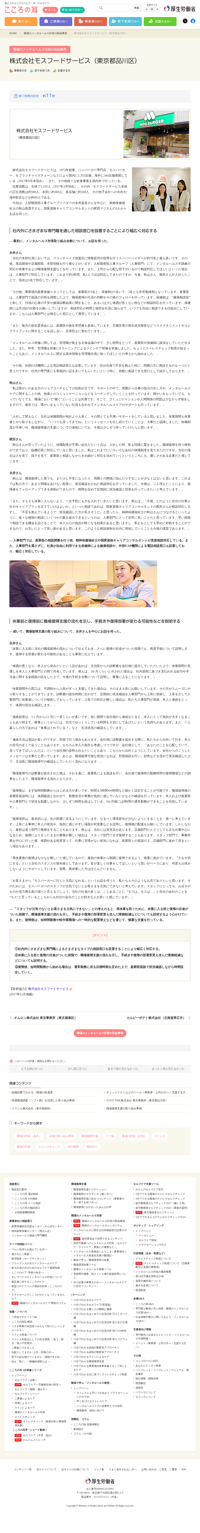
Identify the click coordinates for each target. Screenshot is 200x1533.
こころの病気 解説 (22, 1321)
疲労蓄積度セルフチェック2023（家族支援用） (162, 1207)
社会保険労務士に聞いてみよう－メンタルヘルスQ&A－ (162, 1319)
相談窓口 (92, 1146)
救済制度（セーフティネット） (29, 1258)
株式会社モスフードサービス (48, 988)
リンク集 (99, 1469)
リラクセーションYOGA (152, 1244)
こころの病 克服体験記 (86, 1424)
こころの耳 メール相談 (28, 1203)
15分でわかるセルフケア (87, 1299)
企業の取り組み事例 (61, 1136)
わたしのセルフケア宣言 (149, 1189)
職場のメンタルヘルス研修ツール (92, 1269)
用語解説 (141, 1383)
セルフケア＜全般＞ (26, 1380)
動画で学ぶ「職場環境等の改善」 (92, 1259)
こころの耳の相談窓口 (27, 1207)
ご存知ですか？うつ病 (24, 1317)
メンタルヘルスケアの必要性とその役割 (99, 1405)
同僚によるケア (23, 1403)
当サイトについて (46, 1469)
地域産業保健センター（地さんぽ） (32, 1230)
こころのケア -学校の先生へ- (28, 1272)
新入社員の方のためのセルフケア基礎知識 (36, 1267)
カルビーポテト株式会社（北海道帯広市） (156, 1017)
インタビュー (146, 1235)
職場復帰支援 (90, 1136)
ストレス (159, 1136)
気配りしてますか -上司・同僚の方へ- (33, 1352)
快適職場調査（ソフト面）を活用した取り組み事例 (43, 1100)
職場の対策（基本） (29, 1136)
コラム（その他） (83, 1433)
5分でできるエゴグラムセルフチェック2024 (161, 1217)
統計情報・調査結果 (147, 1378)
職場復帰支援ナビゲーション (89, 1189)
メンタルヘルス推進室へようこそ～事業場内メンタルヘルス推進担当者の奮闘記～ (100, 1253)
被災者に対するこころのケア (28, 1281)
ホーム (52, 10)
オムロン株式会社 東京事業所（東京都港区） (45, 1017)
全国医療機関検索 (25, 1212)
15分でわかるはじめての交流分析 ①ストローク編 (100, 1315)
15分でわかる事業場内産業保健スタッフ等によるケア (100, 1367)
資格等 (139, 1387)
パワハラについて (146, 1392)
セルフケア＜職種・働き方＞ (31, 1389)
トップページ (19, 1375)
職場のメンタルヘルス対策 (30, 1412)
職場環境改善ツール (84, 1264)
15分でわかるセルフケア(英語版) (92, 1304)
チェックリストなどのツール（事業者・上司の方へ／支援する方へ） (148, 1092)
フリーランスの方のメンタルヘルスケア (34, 1263)
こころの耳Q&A (145, 1304)
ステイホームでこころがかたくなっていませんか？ (38, 1296)
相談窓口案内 (19, 1189)
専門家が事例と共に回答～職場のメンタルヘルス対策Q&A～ (162, 1310)
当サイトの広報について (75, 1469)
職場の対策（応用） (134, 1136)
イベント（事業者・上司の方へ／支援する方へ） (161, 1345)
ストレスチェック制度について (153, 1258)
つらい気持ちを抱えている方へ (29, 1249)
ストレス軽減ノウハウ (24, 1334)
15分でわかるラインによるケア (91, 1356)
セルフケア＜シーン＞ (27, 1393)
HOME (13, 33)
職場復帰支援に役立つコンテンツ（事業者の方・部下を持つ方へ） (98, 1200)
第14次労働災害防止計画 (150, 1276)
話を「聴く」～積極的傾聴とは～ (31, 1361)
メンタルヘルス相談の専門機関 (29, 1235)
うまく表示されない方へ (123, 1469)
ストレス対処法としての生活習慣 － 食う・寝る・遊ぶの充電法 (37, 1341)
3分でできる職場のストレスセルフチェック (160, 1198)
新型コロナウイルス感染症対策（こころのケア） (37, 1288)
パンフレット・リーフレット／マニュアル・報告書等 (162, 1372)
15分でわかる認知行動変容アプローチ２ (96, 1352)
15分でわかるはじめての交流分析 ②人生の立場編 (100, 1324)
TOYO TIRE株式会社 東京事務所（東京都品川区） (137, 1100)
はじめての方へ (73, 10)
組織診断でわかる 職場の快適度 (32, 1092)
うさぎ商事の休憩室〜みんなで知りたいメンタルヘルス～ (38, 1328)
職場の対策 (23, 1146)
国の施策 (73, 1146)
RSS (184, 1469)
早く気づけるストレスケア (92, 1401)
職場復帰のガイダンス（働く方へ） (93, 1193)
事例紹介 (78, 1429)
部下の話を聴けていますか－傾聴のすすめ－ (37, 1356)
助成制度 (141, 1290)
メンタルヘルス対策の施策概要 (153, 1271)
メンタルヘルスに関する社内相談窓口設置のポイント (100, 1232)
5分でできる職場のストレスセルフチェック (160, 1193)
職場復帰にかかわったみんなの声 (92, 1207)
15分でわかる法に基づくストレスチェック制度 (100, 1374)
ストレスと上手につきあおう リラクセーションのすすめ (102, 1394)
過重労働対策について (148, 1280)
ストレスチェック (49, 1146)
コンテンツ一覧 (23, 1469)
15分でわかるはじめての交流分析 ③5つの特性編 (99, 1332)
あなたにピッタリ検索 (148, 1365)
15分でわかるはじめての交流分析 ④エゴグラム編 (100, 1341)
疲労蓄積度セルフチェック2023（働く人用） (161, 1203)
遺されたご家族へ (22, 1254)
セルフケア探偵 (147, 1240)
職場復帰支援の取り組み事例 (124, 1108)
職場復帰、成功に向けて (90, 1410)
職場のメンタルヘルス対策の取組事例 (45, 33)
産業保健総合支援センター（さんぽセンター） (38, 1226)
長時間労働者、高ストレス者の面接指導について (100, 1275)
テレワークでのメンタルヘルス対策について (37, 1277)
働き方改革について (147, 1285)
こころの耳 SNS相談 (26, 1198)
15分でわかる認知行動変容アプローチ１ (96, 1347)
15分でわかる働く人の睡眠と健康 (92, 1309)
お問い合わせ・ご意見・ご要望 (159, 1469)
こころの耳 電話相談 (26, 1193)
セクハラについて (146, 1396)
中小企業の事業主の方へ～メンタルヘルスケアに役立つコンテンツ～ (100, 1284)
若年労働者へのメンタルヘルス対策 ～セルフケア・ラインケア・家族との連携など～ (100, 1245)
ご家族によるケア (25, 1398)
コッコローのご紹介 (147, 1360)
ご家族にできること (23, 1347)
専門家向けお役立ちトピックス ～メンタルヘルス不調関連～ (162, 1336)
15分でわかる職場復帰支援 (88, 1361)
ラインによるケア (25, 1407)
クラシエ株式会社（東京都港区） (32, 1108)
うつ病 (110, 1136)
